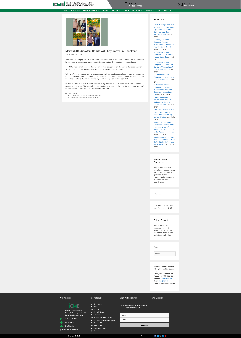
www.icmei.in (167, 278)
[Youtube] (165, 336)
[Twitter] (158, 336)
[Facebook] (155, 336)
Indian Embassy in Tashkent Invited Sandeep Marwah (84, 95)
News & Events (72, 93)
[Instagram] (160, 336)
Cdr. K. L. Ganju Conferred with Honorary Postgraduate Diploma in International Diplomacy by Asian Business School (164, 29)
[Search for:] (165, 254)
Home (65, 10)
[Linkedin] (163, 336)
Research (115, 10)
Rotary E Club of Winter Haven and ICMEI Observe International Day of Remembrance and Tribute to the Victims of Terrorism (164, 127)
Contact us (167, 10)
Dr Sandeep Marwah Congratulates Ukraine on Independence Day (163, 54)
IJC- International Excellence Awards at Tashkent (82, 97)
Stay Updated (136, 10)
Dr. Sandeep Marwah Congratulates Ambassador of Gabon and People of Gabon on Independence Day (164, 89)
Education (105, 10)
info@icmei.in (164, 281)
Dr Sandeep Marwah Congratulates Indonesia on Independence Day (164, 77)
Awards (125, 10)
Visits (158, 10)
